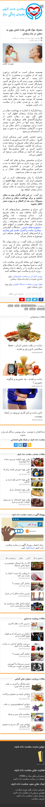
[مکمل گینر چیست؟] (37, 586)
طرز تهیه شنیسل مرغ (20, 489)
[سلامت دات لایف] (22, 11)
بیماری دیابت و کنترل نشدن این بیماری (22, 230)
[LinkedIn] (20, 445)
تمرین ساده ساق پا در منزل (17, 593)
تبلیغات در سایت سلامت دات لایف (28, 778)
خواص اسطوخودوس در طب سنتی (16, 705)
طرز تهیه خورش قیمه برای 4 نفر (17, 470)
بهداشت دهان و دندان (32, 38)
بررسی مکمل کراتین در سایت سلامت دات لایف (16, 644)
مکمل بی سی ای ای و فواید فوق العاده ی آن (17, 634)
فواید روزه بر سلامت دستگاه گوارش (27, 284)
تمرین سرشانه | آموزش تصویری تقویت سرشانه (19, 664)
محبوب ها (38, 557)
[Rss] (29, 445)
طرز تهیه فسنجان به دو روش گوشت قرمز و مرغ (16, 500)
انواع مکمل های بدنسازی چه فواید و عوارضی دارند (17, 604)
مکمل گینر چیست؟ (21, 583)
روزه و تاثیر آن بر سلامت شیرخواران (27, 276)
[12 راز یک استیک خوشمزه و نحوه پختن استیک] (37, 566)
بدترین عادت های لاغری (19, 623)
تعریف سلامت (37, 798)
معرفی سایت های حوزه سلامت (29, 789)
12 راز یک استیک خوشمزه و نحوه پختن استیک (17, 564)
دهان (17, 306)
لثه (26, 309)
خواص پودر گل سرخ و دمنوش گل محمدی (16, 725)
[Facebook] (25, 445)
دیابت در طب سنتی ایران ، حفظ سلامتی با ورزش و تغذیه (25, 347)
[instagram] (16, 445)
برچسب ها (11, 557)
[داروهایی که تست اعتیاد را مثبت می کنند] (37, 576)
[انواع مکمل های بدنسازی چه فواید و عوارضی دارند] (37, 606)
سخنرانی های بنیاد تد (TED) (32, 775)
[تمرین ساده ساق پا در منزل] (37, 596)
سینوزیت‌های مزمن (31, 227)
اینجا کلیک (30, 547)
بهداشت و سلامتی (18, 38)
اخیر (28, 557)
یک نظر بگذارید (34, 40)
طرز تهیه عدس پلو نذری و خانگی (18, 480)
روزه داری (41, 309)
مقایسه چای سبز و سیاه (19, 714)
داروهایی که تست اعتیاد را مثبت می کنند (18, 574)
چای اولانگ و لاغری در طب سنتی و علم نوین (17, 684)
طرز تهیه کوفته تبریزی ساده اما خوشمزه (17, 460)
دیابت (10, 306)
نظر (21, 557)
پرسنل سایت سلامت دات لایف (30, 795)
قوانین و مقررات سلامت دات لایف (28, 792)
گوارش (33, 309)
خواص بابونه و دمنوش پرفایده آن (16, 695)
